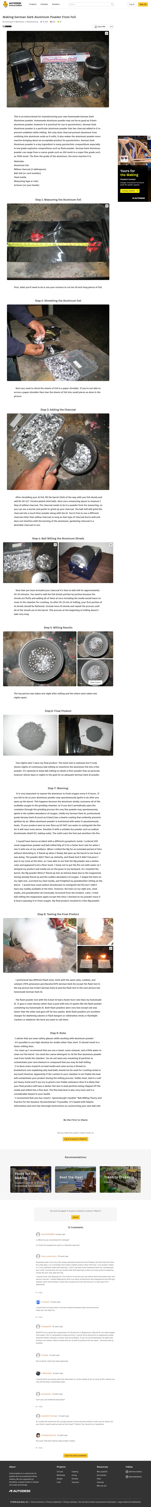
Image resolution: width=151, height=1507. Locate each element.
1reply (40, 1292)
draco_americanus (49, 1256)
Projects (32, 4)
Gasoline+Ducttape (49, 1416)
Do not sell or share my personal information (97, 1502)
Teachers (56, 4)
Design (60, 1478)
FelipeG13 (45, 1302)
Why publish (102, 1471)
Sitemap (100, 1482)
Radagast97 (46, 1326)
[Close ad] (149, 138)
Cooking (75, 1471)
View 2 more (95, 682)
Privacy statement (54, 1502)
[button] (111, 26)
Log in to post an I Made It (75, 1139)
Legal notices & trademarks (129, 1502)
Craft (59, 1482)
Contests (44, 4)
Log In (132, 4)
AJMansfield (46, 1373)
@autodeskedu (135, 1476)
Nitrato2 (44, 1355)
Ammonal (9, 22)
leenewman (46, 1394)
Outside (75, 1478)
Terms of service (37, 1502)
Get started (101, 1475)
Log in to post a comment (75, 1455)
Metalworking (32, 22)
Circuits (60, 1471)
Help (99, 1478)
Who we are (101, 1486)
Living (74, 1475)
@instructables (135, 1471)
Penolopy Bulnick (48, 1435)
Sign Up (143, 4)
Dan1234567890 (47, 1234)
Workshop (20, 22)
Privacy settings (70, 1502)
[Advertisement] (134, 169)
